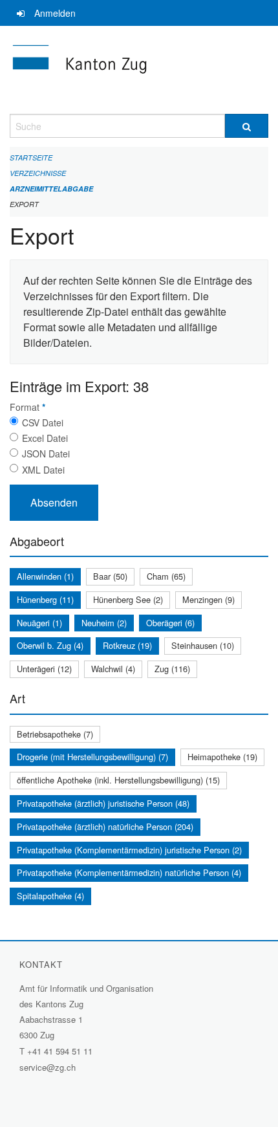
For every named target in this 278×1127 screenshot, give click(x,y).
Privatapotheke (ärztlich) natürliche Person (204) (105, 826)
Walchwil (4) (113, 668)
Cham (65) (166, 576)
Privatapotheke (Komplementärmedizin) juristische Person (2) (129, 850)
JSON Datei (46, 453)
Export (24, 204)
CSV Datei (42, 422)
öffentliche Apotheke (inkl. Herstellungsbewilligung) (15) (118, 780)
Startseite (31, 157)
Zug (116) (172, 668)
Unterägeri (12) (44, 668)
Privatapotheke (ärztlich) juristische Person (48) (103, 803)
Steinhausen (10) (202, 645)
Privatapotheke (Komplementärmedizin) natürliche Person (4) (129, 872)
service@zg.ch (47, 1067)
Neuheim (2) (104, 623)
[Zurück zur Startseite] (139, 70)
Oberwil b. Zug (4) (50, 645)
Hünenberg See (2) (128, 599)
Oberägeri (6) (170, 623)
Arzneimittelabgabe (51, 188)
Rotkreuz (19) (127, 645)
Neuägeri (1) (39, 623)
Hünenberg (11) (45, 599)
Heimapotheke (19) (222, 756)
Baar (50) (110, 576)
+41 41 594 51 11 (59, 1051)
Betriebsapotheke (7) (55, 734)
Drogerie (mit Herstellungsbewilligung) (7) (92, 756)
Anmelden (55, 12)
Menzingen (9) (208, 599)
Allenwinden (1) (45, 576)
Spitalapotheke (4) (50, 896)
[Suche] (246, 126)
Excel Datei (45, 438)
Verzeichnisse (38, 173)
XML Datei (43, 469)
